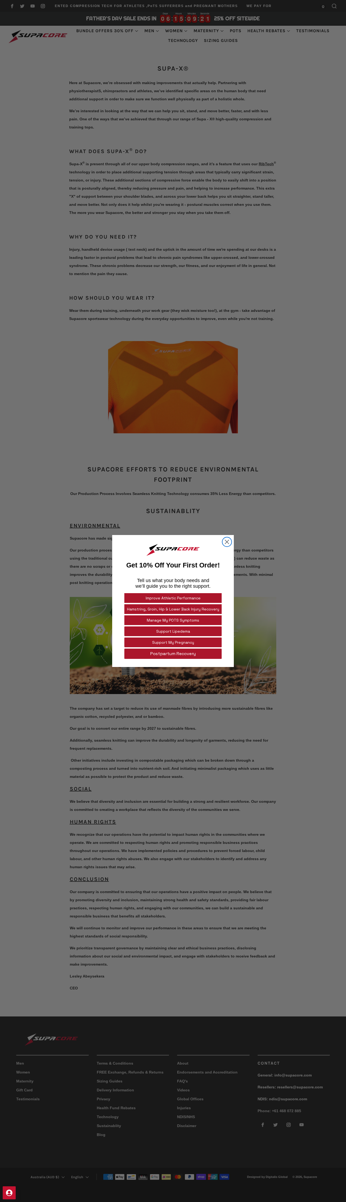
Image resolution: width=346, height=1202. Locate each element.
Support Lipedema (173, 631)
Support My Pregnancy (173, 642)
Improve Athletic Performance (173, 598)
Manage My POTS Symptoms (173, 620)
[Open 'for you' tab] (9, 1192)
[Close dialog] (227, 542)
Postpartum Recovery (173, 653)
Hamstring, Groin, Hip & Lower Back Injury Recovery (173, 609)
